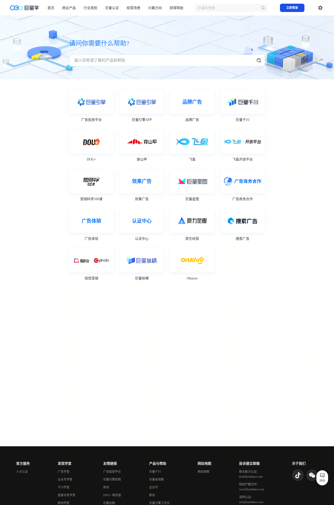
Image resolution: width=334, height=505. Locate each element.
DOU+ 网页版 (112, 495)
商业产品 (69, 8)
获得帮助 (176, 8)
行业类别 (90, 8)
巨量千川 (155, 471)
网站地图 (203, 471)
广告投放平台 (112, 471)
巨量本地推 (156, 479)
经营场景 (133, 8)
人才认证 (22, 471)
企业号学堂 (65, 479)
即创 (106, 487)
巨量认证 (112, 8)
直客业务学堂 (66, 495)
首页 (50, 8)
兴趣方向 (155, 8)
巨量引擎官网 (112, 479)
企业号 (153, 487)
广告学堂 (63, 471)
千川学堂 (63, 487)
